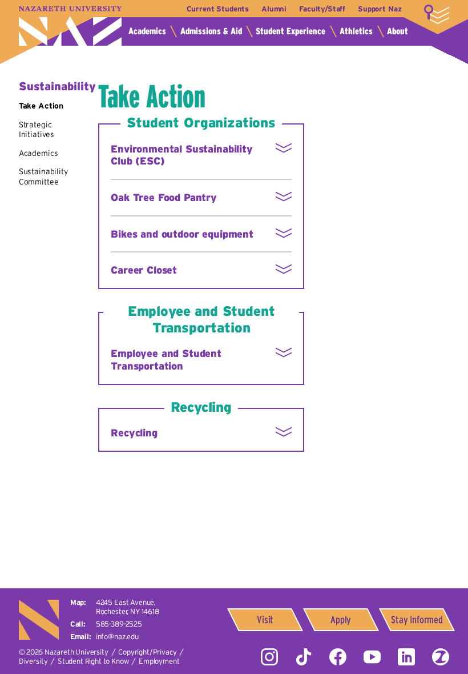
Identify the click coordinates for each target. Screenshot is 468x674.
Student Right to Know (93, 661)
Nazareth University (70, 26)
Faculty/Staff (322, 9)
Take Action (41, 105)
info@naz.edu (117, 636)
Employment (159, 661)
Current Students (218, 9)
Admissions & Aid (211, 31)
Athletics (356, 31)
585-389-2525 (119, 624)
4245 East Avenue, (127, 607)
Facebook (337, 656)
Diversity (33, 661)
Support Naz (379, 9)
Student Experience (290, 31)
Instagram (269, 656)
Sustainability (57, 86)
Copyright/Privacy (147, 652)
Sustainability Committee (43, 176)
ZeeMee (440, 656)
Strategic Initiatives (36, 129)
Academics (147, 31)
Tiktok (303, 656)
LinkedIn (406, 656)
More (436, 14)
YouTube (372, 656)
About (397, 31)
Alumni (274, 9)
